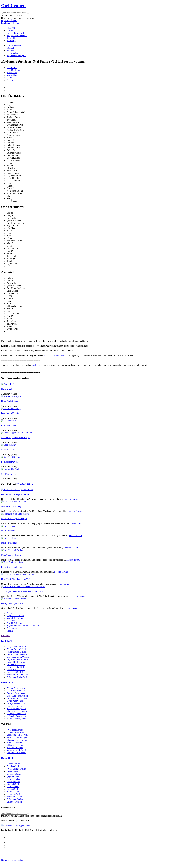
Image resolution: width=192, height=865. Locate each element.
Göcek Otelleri (13, 781)
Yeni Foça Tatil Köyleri (17, 735)
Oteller (10, 30)
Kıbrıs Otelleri (13, 791)
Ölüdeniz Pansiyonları (16, 716)
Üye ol (13, 20)
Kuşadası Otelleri (14, 794)
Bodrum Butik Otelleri (17, 654)
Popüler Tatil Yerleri (15, 615)
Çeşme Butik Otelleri (16, 662)
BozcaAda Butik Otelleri (18, 657)
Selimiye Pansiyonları (16, 718)
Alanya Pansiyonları (16, 688)
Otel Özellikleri (13, 70)
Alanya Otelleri (13, 764)
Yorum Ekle (12, 75)
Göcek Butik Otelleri (16, 669)
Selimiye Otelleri (14, 802)
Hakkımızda (12, 620)
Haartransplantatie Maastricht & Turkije (92, 862)
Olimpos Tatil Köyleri (16, 732)
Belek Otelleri (13, 771)
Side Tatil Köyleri (14, 742)
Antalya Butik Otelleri (16, 652)
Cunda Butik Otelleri (16, 664)
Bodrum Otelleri (14, 774)
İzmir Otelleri (13, 786)
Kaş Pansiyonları (14, 706)
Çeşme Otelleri (13, 776)
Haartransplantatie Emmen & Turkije (126, 862)
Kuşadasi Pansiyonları (16, 708)
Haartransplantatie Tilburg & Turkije (39, 860)
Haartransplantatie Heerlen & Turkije (72, 860)
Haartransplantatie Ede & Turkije (157, 862)
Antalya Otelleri (14, 766)
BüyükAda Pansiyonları (17, 698)
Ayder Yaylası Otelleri (16, 769)
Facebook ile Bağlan (10, 23)
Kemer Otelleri (13, 789)
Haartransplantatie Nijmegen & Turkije (105, 860)
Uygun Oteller (8, 758)
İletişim (10, 80)
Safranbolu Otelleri (15, 799)
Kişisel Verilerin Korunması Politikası (23, 626)
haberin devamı (71, 499)
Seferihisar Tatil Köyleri (17, 737)
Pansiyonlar (7, 682)
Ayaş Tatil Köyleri (15, 730)
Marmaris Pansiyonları (17, 711)
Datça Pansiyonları (15, 701)
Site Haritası (12, 628)
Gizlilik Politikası (14, 623)
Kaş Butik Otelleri (15, 672)
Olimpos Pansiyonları (16, 713)
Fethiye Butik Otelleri (16, 667)
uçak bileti (36, 365)
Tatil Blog (11, 40)
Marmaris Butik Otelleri (17, 674)
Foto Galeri (12, 72)
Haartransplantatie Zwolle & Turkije (59, 862)
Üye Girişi (5, 20)
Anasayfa (11, 28)
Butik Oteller (7, 641)
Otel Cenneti (13, 5)
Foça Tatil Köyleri (15, 747)
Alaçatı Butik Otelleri (16, 647)
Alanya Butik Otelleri (16, 649)
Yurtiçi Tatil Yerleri (15, 618)
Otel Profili (12, 67)
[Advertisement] (22, 854)
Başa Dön (5, 635)
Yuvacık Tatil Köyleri (16, 750)
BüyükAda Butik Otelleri (18, 659)
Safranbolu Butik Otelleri (18, 677)
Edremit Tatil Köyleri (16, 752)
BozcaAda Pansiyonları (17, 696)
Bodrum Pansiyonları (16, 693)
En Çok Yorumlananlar (17, 35)
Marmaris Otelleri (14, 797)
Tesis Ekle (11, 38)
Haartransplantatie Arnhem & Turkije (139, 860)
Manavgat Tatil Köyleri (17, 740)
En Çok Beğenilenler (16, 33)
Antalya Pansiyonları (16, 690)
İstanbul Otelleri (14, 784)
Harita (9, 77)
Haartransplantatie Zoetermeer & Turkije (25, 862)
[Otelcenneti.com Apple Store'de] (16, 825)
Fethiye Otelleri (14, 779)
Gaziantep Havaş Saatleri (12, 860)
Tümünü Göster (25, 484)
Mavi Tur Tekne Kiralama (54, 355)
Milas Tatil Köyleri (15, 745)
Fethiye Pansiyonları (16, 703)
